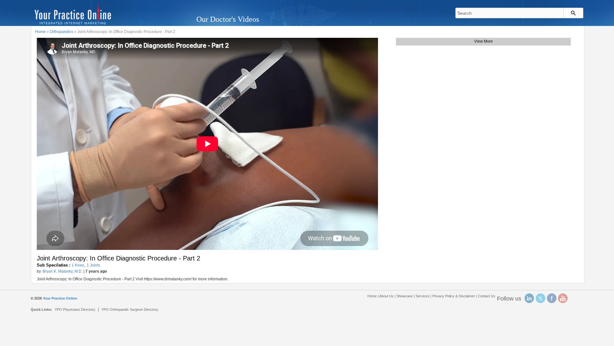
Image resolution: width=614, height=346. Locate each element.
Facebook (551, 298)
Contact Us (486, 296)
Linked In (529, 298)
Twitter (540, 298)
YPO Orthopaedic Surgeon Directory (129, 309)
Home (40, 31)
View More (483, 41)
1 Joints (93, 265)
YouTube (563, 298)
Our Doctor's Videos (227, 19)
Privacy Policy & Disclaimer (453, 296)
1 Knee (78, 265)
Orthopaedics (61, 31)
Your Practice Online (60, 298)
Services (422, 296)
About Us (386, 296)
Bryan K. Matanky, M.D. (63, 271)
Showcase (405, 296)
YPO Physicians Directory (75, 309)
